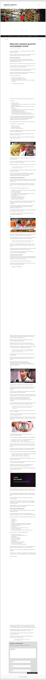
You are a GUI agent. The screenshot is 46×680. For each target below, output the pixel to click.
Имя (12, 661)
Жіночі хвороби (19, 36)
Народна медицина (29, 36)
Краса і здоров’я (10, 36)
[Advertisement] (23, 28)
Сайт (11, 670)
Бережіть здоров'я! (10, 5)
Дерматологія (24, 36)
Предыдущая (6, 39)
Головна (5, 36)
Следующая (40, 39)
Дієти (14, 36)
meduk (23, 639)
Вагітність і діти (36, 36)
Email (12, 666)
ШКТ (27, 639)
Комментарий (13, 649)
